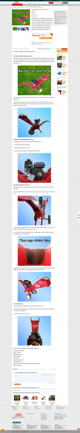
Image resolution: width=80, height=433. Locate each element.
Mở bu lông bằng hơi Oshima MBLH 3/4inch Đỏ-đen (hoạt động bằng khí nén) (62, 87)
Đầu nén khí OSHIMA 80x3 (60, 69)
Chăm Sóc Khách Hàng (62, 0)
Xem (63, 58)
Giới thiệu (51, 0)
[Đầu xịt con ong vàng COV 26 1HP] (59, 65)
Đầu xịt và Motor (26, 407)
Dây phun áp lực (49, 408)
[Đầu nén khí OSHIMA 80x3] (59, 73)
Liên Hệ (67, 0)
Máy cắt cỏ (37, 406)
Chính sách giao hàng (44, 415)
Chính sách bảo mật (43, 416)
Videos (57, 0)
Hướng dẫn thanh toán (44, 419)
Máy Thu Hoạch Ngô (61, 408)
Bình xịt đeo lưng (49, 406)
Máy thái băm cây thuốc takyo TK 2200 (17, 402)
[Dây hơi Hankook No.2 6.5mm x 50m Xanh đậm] (59, 57)
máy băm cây (46, 42)
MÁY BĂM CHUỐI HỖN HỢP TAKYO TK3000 (34, 402)
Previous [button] (13, 398)
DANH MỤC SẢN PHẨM (17, 4)
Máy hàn (25, 406)
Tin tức (54, 0)
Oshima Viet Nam (22, 428)
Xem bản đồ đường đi (57, 20)
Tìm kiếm (51, 2)
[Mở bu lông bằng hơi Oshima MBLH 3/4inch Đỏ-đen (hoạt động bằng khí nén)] (59, 92)
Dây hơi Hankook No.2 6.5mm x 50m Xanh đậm (62, 53)
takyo (50, 42)
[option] (17, 399)
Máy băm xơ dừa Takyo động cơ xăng (52, 402)
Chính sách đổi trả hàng (44, 418)
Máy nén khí (15, 407)
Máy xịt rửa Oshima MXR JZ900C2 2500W (61, 78)
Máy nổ (37, 407)
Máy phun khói (38, 408)
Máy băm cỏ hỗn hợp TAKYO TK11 (26, 402)
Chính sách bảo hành (44, 417)
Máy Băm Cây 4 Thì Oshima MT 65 (43, 402)
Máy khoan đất (49, 407)
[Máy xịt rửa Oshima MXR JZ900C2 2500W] (59, 82)
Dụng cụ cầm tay (15, 406)
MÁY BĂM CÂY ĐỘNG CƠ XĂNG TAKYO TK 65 (37, 42)
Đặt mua (46, 38)
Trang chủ (44, 0)
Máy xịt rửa (59, 406)
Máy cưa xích (15, 408)
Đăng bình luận (17, 384)
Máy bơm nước (26, 408)
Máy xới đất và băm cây (61, 407)
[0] (56, 3)
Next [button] (55, 398)
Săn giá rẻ (48, 0)
